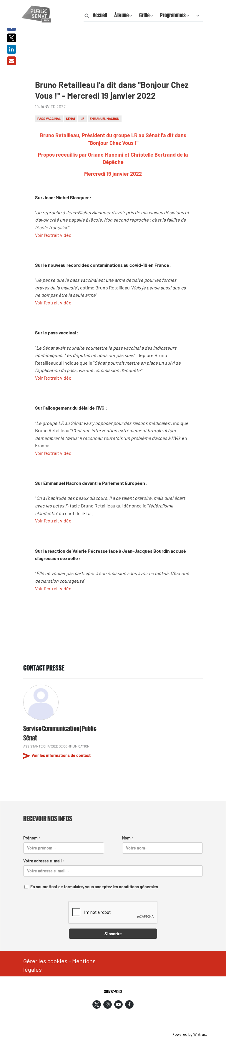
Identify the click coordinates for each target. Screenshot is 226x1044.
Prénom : (31, 837)
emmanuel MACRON (104, 118)
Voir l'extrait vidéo (53, 235)
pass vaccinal (49, 118)
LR (82, 118)
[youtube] (118, 1004)
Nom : (127, 837)
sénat (70, 118)
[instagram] (107, 1004)
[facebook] (129, 1004)
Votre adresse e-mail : (43, 860)
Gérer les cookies (45, 960)
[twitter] (96, 1004)
